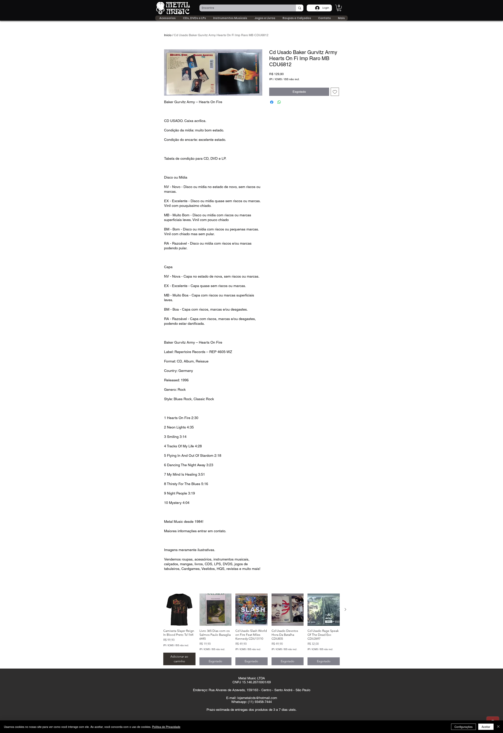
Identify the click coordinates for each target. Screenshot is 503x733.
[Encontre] (299, 8)
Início (168, 35)
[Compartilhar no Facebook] (271, 102)
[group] (251, 629)
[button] (339, 8)
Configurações (463, 727)
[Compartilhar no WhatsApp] (279, 102)
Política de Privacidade (166, 727)
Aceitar (486, 727)
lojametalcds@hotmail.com (257, 698)
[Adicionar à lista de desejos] (335, 92)
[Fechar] (498, 727)
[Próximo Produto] (345, 609)
